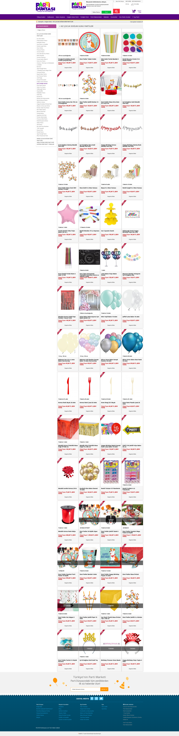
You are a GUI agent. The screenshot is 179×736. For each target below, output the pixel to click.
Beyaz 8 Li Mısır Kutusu (108, 188)
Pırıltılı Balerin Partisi (42, 40)
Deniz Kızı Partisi (41, 61)
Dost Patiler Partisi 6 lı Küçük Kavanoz (67, 661)
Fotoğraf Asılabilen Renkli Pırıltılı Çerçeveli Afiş (66, 59)
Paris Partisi (40, 48)
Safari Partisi (40, 122)
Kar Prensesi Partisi (42, 76)
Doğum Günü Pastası (42, 81)
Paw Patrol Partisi (41, 85)
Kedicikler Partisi (41, 42)
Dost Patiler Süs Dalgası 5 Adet (66, 618)
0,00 (140, 12)
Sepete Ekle (68, 67)
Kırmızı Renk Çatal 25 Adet (88, 402)
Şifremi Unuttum (63, 711)
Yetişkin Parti (84, 17)
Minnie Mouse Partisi (42, 100)
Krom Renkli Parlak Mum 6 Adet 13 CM (67, 274)
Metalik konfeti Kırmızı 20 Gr (67, 488)
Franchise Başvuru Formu (43, 711)
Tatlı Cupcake (40, 128)
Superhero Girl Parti (41, 115)
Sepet (138, 11)
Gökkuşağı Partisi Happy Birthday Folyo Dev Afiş (130, 231)
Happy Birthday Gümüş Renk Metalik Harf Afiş (132, 145)
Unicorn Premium (41, 57)
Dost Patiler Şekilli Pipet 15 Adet (88, 618)
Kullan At (125, 719)
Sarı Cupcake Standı (107, 230)
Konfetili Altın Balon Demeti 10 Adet (89, 489)
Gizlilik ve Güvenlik (64, 717)
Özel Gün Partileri (84, 717)
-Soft (80, 733)
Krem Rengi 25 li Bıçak (108, 402)
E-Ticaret (84, 733)
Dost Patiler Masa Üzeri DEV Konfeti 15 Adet (67, 188)
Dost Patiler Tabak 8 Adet (88, 59)
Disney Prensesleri (41, 79)
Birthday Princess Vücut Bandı (110, 660)
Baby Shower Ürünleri (86, 715)
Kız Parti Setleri (40, 38)
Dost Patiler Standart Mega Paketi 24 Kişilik (131, 532)
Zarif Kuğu (39, 78)
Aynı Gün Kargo (120, 1)
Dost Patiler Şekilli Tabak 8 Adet (109, 532)
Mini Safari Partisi (41, 109)
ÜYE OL (127, 4)
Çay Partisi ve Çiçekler (42, 44)
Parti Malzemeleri (96, 17)
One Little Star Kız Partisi (43, 53)
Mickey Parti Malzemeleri (43, 98)
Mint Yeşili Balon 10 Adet (109, 316)
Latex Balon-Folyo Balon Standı (109, 274)
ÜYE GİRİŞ (136, 4)
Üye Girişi (104, 708)
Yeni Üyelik (104, 706)
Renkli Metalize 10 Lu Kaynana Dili (89, 231)
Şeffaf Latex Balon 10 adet (131, 316)
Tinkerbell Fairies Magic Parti (44, 70)
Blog (60, 708)
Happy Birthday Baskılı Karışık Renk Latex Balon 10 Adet (111, 446)
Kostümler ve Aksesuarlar (87, 711)
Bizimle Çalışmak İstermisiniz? (44, 708)
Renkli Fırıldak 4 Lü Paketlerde (129, 489)
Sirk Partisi (39, 124)
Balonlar (106, 17)
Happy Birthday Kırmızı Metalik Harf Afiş (108, 145)
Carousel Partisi (41, 72)
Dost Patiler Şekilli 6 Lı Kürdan (132, 617)
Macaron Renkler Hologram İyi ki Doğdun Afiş (131, 274)
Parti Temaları (83, 706)
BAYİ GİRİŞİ (128, 1)
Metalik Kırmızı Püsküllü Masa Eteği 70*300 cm (68, 446)
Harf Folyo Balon (127, 722)
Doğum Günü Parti (72, 17)
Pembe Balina (40, 113)
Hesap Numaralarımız (42, 713)
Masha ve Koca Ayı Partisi (43, 106)
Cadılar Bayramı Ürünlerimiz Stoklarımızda (133, 717)
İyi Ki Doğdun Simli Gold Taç (89, 660)
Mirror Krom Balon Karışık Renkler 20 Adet (109, 360)
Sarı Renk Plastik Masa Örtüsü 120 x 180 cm (111, 618)
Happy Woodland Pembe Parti (44, 104)
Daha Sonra (96, 12)
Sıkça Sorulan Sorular (64, 715)
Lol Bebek (39, 65)
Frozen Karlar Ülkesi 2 (42, 59)
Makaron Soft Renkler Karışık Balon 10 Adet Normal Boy (89, 360)
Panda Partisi (40, 132)
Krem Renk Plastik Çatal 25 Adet (131, 403)
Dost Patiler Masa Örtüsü (131, 574)
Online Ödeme (40, 715)
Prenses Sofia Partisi (42, 119)
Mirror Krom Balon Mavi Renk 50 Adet (132, 360)
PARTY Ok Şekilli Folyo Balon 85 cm (132, 446)
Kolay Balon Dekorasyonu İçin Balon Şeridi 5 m (89, 317)
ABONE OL (104, 689)
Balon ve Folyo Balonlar (86, 713)
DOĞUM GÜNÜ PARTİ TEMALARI (45, 144)
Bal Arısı (39, 66)
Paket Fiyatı (67, 63)
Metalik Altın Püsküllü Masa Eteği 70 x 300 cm (89, 446)
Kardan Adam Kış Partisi (43, 107)
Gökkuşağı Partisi (41, 89)
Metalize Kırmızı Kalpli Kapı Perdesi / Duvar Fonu (67, 317)
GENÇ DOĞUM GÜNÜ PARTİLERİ (45, 142)
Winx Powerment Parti (42, 135)
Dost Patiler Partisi (42, 83)
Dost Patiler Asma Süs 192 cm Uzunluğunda (67, 102)
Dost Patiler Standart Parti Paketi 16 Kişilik (66, 575)
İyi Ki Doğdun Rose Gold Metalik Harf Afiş (87, 145)
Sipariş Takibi (62, 713)
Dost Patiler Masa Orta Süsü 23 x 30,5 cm (110, 102)
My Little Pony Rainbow (42, 126)
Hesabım (61, 706)
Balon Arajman (60, 17)
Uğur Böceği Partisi (42, 68)
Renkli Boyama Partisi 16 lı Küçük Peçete (131, 59)
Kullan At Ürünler (84, 719)
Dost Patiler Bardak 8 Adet (88, 574)
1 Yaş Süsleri (126, 713)
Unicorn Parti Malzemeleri (130, 706)
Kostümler (114, 17)
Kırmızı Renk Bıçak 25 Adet (67, 402)
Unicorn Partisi (40, 51)
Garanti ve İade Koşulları (65, 719)
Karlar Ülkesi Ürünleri (128, 715)
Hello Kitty (39, 94)
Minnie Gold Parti (41, 111)
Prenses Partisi (40, 50)
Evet (106, 12)
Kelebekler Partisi (41, 93)
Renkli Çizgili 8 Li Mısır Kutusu (132, 188)
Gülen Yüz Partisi (41, 87)
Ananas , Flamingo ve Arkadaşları (45, 63)
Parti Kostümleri (127, 711)
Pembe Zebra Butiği (42, 117)
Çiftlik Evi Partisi (41, 102)
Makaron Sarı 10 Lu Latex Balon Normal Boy (66, 360)
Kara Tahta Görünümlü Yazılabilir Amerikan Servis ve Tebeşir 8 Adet (89, 275)
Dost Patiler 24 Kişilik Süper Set (88, 532)
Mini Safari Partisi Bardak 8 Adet (109, 59)
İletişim (38, 717)
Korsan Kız (39, 96)
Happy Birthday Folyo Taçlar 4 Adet (132, 661)
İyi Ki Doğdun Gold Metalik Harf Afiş (131, 102)
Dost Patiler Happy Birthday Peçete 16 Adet (110, 575)
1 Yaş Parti (135, 17)
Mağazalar (39, 706)
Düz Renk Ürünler (124, 17)
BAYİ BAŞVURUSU (136, 1)
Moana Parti (40, 130)
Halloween (50, 17)
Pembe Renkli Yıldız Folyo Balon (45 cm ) (66, 231)
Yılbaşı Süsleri (41, 17)
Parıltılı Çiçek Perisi (41, 46)
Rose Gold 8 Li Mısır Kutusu (88, 188)
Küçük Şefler (40, 91)
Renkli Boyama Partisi (42, 121)
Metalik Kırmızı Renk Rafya (67, 531)
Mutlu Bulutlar (40, 55)
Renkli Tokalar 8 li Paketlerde (110, 488)
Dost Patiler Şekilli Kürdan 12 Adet (89, 102)
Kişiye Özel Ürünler (85, 708)
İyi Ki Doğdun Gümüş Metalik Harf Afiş (67, 145)
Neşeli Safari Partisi (42, 74)
